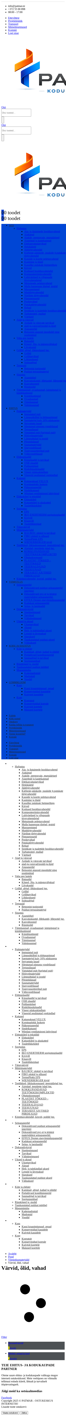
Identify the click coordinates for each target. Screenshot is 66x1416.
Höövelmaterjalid (33, 435)
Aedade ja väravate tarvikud (39, 322)
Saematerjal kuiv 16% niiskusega (41, 420)
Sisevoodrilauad (32, 447)
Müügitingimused (17, 27)
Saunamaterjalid (32, 444)
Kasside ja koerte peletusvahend (41, 258)
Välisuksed (30, 642)
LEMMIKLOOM (17, 682)
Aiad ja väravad (25, 319)
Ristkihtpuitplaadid (34, 469)
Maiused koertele (33, 709)
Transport (13, 24)
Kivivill (28, 517)
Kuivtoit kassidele (33, 694)
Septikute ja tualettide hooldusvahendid (45, 310)
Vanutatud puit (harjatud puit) (40, 432)
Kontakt (12, 30)
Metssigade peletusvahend (38, 283)
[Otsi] (2, 120)
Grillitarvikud (31, 356)
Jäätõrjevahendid (33, 249)
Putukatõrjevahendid (35, 304)
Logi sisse (13, 33)
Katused (21, 478)
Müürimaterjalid (25, 530)
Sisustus (21, 374)
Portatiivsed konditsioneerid (39, 654)
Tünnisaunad (31, 402)
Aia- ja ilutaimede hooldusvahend (42, 231)
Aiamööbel (30, 377)
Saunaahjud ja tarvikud (36, 657)
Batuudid (29, 341)
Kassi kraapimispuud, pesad (39, 688)
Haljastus (21, 228)
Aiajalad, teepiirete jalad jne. (39, 548)
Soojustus (22, 508)
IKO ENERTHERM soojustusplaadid (44, 514)
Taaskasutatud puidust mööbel (33, 667)
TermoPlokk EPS (33, 539)
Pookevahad (30, 301)
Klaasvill (29, 520)
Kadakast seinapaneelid (36, 603)
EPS (26, 511)
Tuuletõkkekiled (32, 505)
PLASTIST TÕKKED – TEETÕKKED (37, 562)
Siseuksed (29, 636)
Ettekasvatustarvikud (35, 243)
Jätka (24, 1413)
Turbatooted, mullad (35, 313)
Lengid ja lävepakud (35, 633)
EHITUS (13, 408)
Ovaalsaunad (31, 399)
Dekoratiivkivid (25, 609)
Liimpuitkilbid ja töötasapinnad (40, 417)
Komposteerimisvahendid (37, 274)
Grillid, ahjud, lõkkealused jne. (33, 350)
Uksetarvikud (31, 624)
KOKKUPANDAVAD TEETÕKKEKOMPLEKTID (40, 553)
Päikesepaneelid (32, 487)
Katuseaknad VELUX (36, 481)
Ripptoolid (30, 386)
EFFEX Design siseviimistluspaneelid (44, 600)
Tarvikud (29, 615)
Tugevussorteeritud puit (36, 450)
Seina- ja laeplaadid (34, 606)
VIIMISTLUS (16, 582)
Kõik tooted (14, 718)
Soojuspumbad (32, 661)
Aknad (27, 627)
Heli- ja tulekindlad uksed (38, 630)
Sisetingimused (32, 612)
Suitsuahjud (30, 362)
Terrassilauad (31, 429)
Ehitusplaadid (24, 456)
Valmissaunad (31, 405)
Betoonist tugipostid (35, 368)
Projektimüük (15, 20)
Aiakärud (29, 234)
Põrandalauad (31, 441)
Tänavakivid (23, 526)
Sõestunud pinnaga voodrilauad (41, 426)
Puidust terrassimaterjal (36, 371)
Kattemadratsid (32, 673)
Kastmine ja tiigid (33, 261)
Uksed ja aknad (25, 621)
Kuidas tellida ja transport (21, 724)
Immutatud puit (32, 414)
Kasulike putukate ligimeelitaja (40, 265)
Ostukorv (13, 721)
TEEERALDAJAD (35, 566)
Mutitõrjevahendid (34, 292)
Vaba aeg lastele (25, 338)
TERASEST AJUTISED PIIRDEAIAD (37, 574)
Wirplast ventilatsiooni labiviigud (41, 493)
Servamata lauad (33, 423)
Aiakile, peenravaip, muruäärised (41, 237)
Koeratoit (29, 700)
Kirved (28, 268)
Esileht (12, 715)
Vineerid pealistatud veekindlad (41, 475)
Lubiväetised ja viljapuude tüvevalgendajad (38, 279)
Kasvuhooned (31, 383)
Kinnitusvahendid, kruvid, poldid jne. (37, 578)
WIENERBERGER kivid (38, 542)
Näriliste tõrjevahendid (36, 295)
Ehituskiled (30, 499)
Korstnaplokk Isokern (35, 484)
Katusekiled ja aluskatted (37, 502)
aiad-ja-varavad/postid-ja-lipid (40, 325)
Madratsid (29, 676)
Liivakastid (30, 347)
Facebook (6, 1397)
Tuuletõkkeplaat (32, 523)
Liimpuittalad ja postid (36, 438)
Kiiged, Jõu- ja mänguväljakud (40, 344)
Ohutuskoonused (33, 557)
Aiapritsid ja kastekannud (37, 240)
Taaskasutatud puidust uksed (39, 639)
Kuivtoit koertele (33, 706)
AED (11, 225)
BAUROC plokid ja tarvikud (39, 533)
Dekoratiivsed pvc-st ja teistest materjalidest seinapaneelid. (40, 595)
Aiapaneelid (30, 328)
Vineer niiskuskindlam (36, 472)
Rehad (27, 307)
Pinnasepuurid (31, 298)
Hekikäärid (30, 246)
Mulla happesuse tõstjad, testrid (41, 286)
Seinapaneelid (24, 584)
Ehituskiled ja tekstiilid (29, 496)
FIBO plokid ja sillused (36, 536)
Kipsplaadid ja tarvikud (36, 459)
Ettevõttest (13, 17)
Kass (19, 685)
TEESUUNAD (32, 569)
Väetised (29, 316)
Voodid (28, 679)
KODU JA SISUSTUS (20, 646)
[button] (3, 107)
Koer (19, 697)
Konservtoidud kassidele (37, 691)
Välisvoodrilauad (33, 453)
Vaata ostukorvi (10, 1413)
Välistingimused (32, 618)
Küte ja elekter (24, 648)
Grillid (27, 353)
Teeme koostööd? (17, 734)
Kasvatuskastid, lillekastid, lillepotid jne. (43, 918)
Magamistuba (24, 670)
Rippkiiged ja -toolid (28, 664)
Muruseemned (31, 289)
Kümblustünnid (32, 395)
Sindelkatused (31, 490)
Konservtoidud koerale (36, 703)
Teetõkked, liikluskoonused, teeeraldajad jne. (40, 545)
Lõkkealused (31, 359)
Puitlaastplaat (31, 466)
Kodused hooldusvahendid (38, 271)
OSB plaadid (31, 463)
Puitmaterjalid (24, 411)
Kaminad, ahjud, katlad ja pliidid (41, 651)
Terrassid (21, 365)
